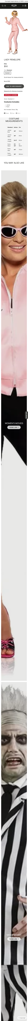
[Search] (2, 6)
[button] (5, 6)
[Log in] (23, 6)
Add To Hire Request (14, 86)
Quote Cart (26, 415)
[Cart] (25, 6)
